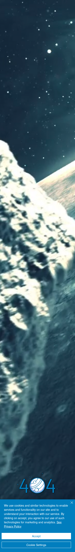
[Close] (69, 505)
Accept (36, 536)
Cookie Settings (36, 545)
